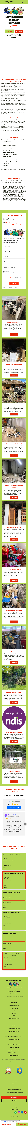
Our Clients (14, 1011)
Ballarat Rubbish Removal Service (14, 1087)
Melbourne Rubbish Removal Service (14, 1084)
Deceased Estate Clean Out (14, 1039)
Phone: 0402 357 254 (7, 943)
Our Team (14, 1013)
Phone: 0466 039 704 (7, 902)
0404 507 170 (14, 1100)
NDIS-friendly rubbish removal (14, 1052)
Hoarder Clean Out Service (14, 1042)
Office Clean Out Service (14, 1047)
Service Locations (14, 1008)
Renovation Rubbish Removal (14, 1034)
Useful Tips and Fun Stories (14, 1018)
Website (4, 869)
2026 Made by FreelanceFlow (14, 1116)
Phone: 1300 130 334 (7, 964)
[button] (22, 2)
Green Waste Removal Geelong (14, 1050)
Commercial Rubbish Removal (14, 1044)
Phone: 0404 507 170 (7, 865)
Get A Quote (19, 31)
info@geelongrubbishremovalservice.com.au (14, 996)
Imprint (13, 1104)
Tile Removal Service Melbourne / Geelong (14, 1092)
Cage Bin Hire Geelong (13, 1055)
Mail (4, 867)
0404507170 (7, 222)
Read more (14, 334)
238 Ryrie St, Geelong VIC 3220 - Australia (14, 990)
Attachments (6, 271)
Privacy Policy (14, 1107)
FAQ (14, 1015)
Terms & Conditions (14, 1109)
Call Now (10, 31)
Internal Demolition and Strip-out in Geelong (14, 1036)
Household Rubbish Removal (14, 1026)
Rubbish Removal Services (14, 1005)
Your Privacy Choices (12, 1121)
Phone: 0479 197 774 (7, 884)
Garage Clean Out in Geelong (14, 1028)
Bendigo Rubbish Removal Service (14, 1089)
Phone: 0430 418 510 (7, 923)
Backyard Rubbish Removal (14, 1031)
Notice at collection (6, 1124)
